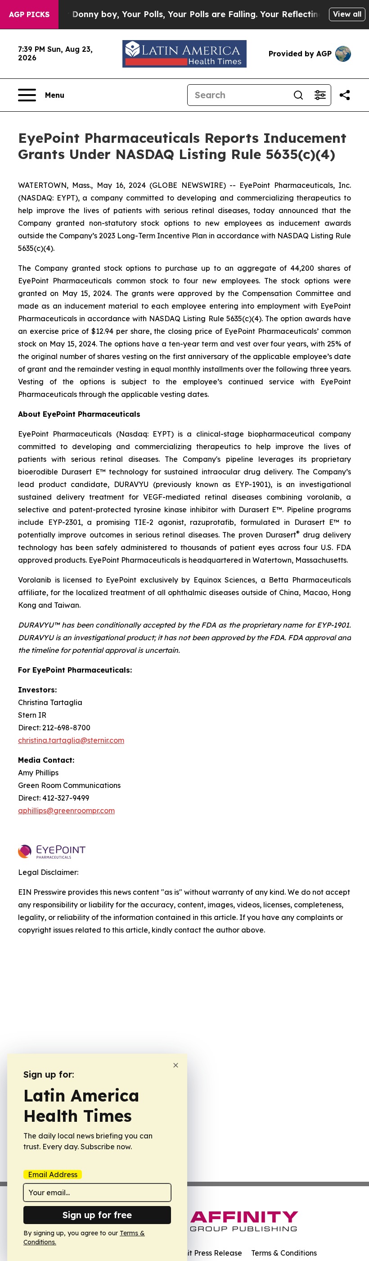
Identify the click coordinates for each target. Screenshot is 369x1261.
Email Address (52, 1174)
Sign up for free (97, 1214)
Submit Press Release (205, 1252)
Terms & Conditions (284, 1252)
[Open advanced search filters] (320, 95)
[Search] (298, 95)
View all (347, 13)
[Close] (175, 1065)
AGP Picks (29, 14)
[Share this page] (344, 95)
